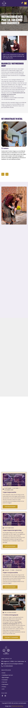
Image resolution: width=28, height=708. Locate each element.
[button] (25, 3)
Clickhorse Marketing (17, 706)
